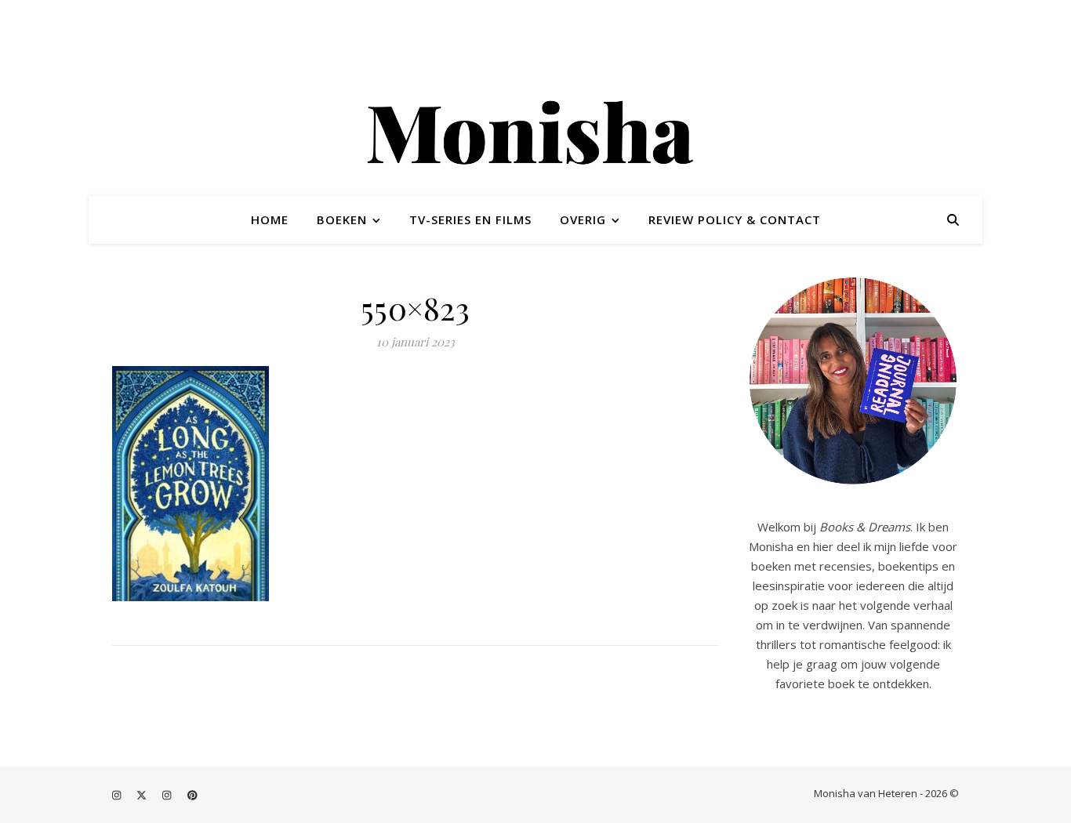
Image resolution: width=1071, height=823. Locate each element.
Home (270, 219)
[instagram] (117, 795)
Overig (583, 219)
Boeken (342, 219)
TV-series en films (470, 219)
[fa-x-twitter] (142, 795)
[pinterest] (192, 795)
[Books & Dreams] (535, 135)
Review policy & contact (734, 219)
